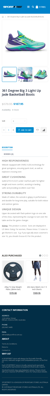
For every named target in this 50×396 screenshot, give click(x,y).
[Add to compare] (44, 130)
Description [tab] (7, 147)
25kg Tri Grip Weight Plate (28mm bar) (13, 288)
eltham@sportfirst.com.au (12, 334)
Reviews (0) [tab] (8, 154)
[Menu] (28, 7)
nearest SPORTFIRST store (19, 372)
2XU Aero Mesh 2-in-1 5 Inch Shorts (37, 288)
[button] (40, 255)
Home (3, 17)
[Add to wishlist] (37, 130)
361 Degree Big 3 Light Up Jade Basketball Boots (21, 92)
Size (3, 121)
